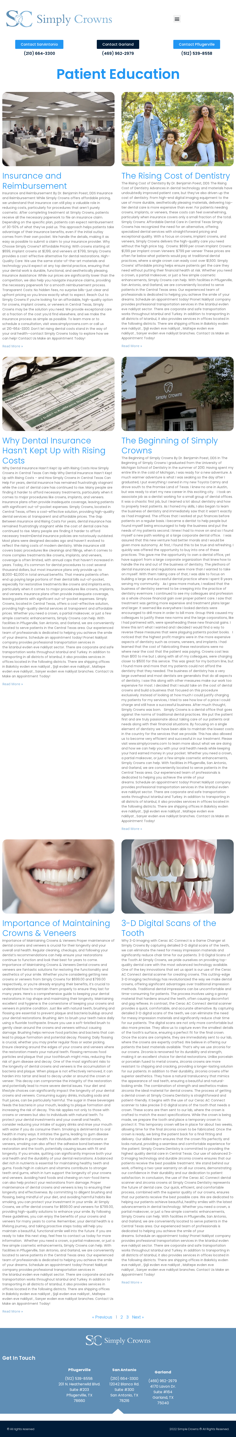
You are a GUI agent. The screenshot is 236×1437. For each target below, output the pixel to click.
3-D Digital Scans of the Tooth (168, 928)
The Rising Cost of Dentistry (175, 175)
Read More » (12, 346)
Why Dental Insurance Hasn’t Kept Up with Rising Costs (54, 450)
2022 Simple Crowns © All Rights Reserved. (199, 1429)
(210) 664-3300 (39, 53)
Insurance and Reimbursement (34, 181)
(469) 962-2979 (118, 53)
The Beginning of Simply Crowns (169, 445)
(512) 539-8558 (196, 53)
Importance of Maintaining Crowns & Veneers (56, 928)
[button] (177, 19)
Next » (138, 1317)
